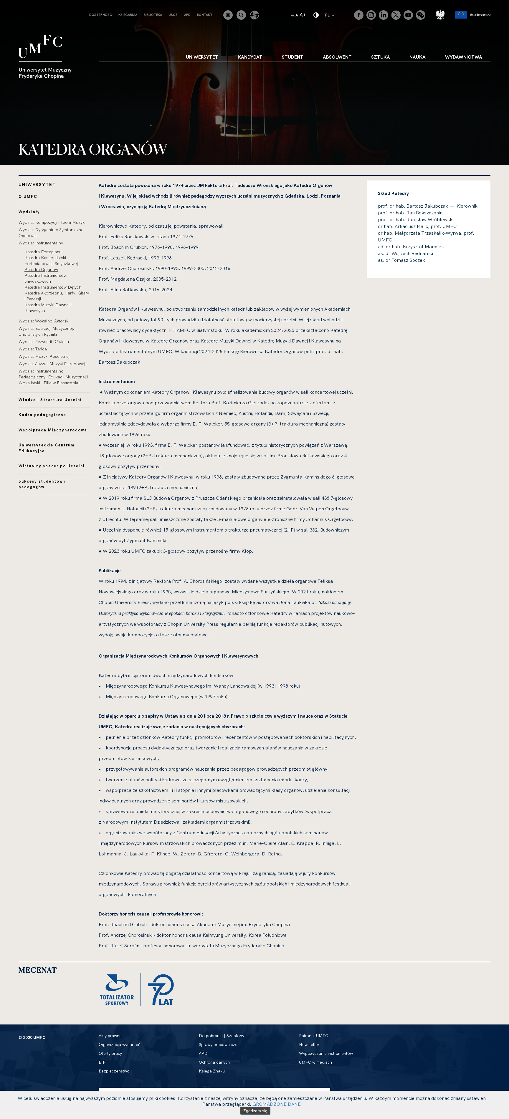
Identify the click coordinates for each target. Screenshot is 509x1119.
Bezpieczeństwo (114, 1071)
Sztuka (380, 57)
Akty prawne (110, 1035)
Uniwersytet (202, 57)
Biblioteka (153, 15)
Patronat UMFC (313, 1035)
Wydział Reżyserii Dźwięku (44, 341)
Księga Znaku (212, 1071)
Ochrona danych (214, 1062)
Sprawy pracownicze (218, 1044)
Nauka (417, 57)
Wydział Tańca (33, 349)
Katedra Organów (41, 269)
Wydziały (29, 211)
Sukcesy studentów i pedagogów (42, 484)
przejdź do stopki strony (30, 5)
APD (187, 15)
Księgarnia (127, 15)
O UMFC (28, 196)
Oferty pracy (110, 1053)
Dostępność (100, 15)
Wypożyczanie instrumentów (326, 1053)
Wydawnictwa (463, 57)
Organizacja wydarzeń (120, 1044)
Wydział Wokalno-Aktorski (44, 321)
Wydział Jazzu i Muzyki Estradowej (52, 363)
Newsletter (309, 1044)
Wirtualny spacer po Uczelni (52, 466)
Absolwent (337, 57)
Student (292, 57)
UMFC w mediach (315, 1062)
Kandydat (250, 57)
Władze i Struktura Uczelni (50, 399)
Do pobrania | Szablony (221, 1035)
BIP (102, 1062)
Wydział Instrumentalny (41, 243)
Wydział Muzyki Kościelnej (44, 356)
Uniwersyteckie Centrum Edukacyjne (47, 448)
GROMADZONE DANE (276, 1104)
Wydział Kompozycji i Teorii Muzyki (52, 222)
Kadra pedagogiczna (42, 414)
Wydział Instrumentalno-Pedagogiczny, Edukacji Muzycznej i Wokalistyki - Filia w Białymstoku (53, 376)
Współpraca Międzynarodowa (53, 430)
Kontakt (204, 15)
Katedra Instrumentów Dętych (52, 287)
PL (330, 14)
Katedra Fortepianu (43, 251)
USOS (173, 15)
